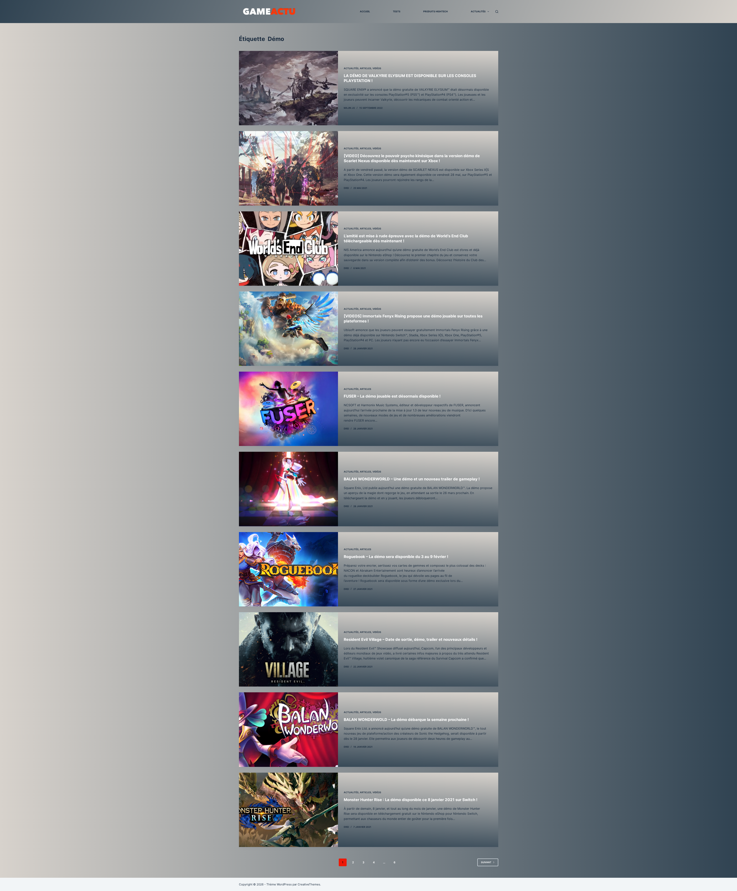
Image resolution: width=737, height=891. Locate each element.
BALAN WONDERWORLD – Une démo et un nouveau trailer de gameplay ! (412, 479)
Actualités (478, 11)
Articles (365, 68)
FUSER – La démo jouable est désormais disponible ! (392, 396)
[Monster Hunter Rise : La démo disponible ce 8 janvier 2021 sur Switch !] (288, 810)
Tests (396, 11)
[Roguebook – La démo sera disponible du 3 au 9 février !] (288, 569)
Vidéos (377, 68)
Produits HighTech (435, 11)
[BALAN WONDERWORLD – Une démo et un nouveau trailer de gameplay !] (288, 489)
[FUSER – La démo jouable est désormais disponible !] (288, 409)
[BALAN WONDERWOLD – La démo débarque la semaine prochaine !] (288, 729)
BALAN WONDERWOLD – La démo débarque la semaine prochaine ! (406, 719)
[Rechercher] (496, 11)
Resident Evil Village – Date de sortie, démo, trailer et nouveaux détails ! (410, 639)
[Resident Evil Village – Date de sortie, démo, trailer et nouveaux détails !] (288, 649)
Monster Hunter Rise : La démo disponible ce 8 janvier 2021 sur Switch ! (410, 799)
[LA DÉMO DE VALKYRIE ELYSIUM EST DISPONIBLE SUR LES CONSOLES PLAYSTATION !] (288, 88)
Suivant (486, 862)
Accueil (365, 11)
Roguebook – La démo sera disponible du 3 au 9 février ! (396, 556)
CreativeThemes (309, 884)
